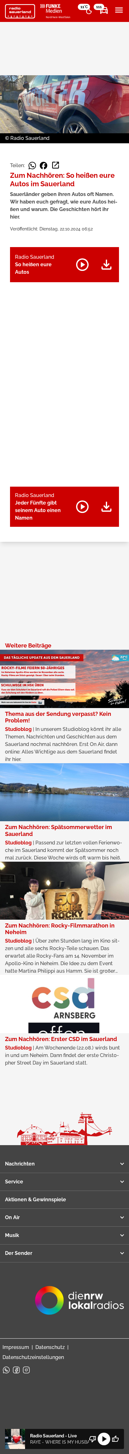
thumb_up (115, 1439)
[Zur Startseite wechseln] (20, 11)
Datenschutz (50, 1347)
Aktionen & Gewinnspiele (35, 1200)
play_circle (103, 1438)
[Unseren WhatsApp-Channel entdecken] (6, 1370)
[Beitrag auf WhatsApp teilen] (32, 165)
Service (14, 1182)
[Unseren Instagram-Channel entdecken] (26, 1370)
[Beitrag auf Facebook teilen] (43, 165)
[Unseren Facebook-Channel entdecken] (16, 1370)
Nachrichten (20, 1164)
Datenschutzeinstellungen (33, 1357)
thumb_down (92, 1439)
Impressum (16, 1347)
